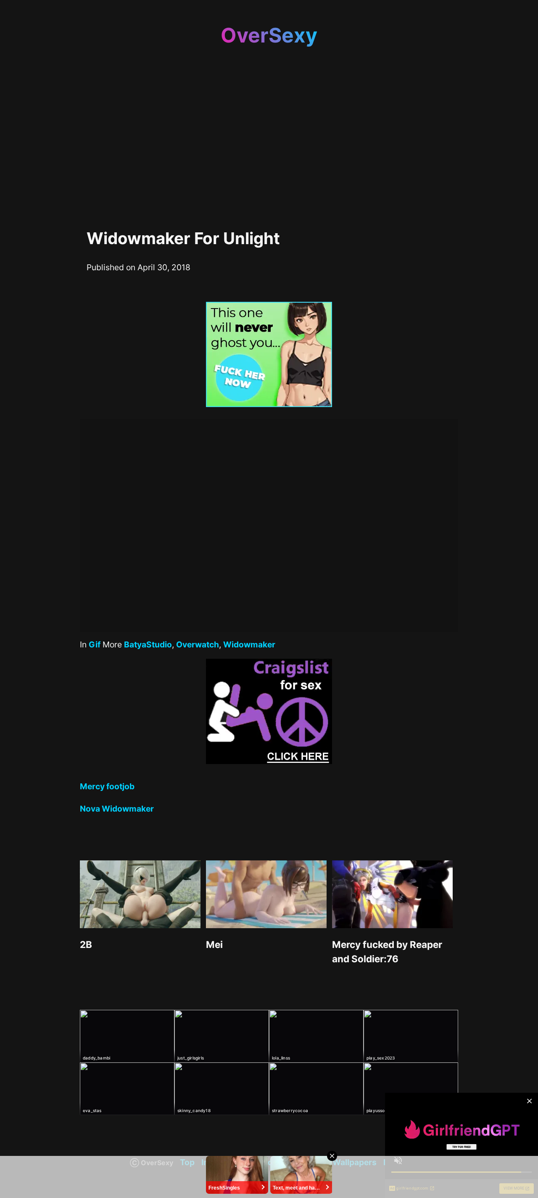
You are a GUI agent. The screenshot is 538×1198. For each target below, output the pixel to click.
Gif (94, 644)
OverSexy (269, 35)
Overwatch (197, 644)
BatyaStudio (148, 644)
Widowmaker (249, 644)
